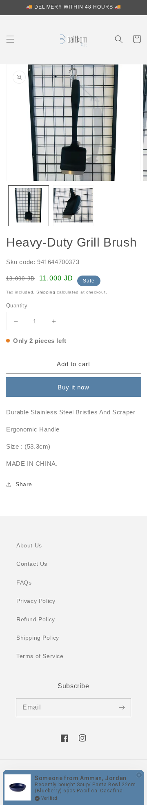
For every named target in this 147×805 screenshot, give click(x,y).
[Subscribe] (122, 707)
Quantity (16, 305)
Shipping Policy (37, 637)
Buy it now (73, 387)
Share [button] (24, 484)
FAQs (23, 582)
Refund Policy (35, 619)
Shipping (46, 292)
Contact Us (31, 563)
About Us (29, 545)
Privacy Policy (35, 601)
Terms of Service (40, 656)
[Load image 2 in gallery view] (73, 205)
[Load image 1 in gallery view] (28, 205)
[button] (10, 39)
